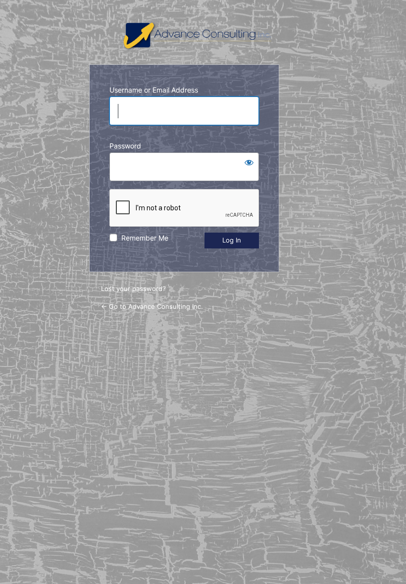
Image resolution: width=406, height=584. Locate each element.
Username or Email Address (153, 90)
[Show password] (249, 162)
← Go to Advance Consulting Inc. (152, 306)
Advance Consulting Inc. (203, 36)
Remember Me (144, 238)
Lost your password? (133, 288)
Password (125, 146)
